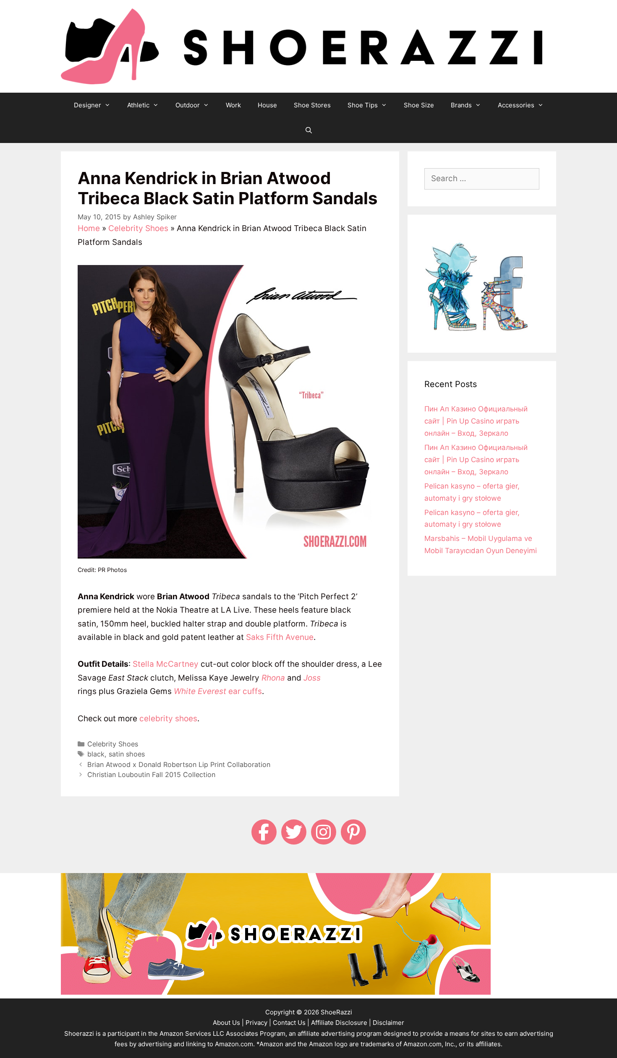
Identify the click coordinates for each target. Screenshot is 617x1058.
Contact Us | (291, 1023)
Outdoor (187, 105)
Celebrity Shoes (138, 228)
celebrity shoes (168, 718)
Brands (461, 105)
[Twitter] (293, 832)
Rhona (273, 678)
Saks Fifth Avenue (280, 637)
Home (89, 228)
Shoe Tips (363, 105)
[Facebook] (264, 832)
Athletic (138, 105)
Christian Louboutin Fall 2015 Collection (151, 774)
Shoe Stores (312, 105)
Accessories (516, 105)
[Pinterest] (353, 832)
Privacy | (258, 1023)
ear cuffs (218, 691)
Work (233, 105)
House (267, 105)
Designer (87, 105)
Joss (312, 678)
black (96, 754)
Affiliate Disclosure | (341, 1023)
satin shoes (127, 754)
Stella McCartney (166, 664)
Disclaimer (388, 1023)
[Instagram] (323, 832)
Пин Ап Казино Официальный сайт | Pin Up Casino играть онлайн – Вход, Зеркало (476, 421)
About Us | (228, 1023)
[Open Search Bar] (308, 130)
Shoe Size (419, 105)
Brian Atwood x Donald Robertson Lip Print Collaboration (178, 764)
